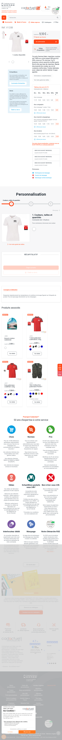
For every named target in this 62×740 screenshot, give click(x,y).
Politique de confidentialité (18, 734)
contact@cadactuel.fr (48, 144)
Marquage (56, 210)
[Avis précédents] (44, 650)
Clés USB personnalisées (25, 694)
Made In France (21, 22)
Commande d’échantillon (18, 83)
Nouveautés (8, 22)
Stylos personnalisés (11, 686)
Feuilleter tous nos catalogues (31, 612)
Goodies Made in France (25, 699)
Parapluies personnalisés (11, 704)
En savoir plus (31, 564)
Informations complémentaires (42, 76)
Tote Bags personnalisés (38, 699)
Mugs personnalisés (25, 690)
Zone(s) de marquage (41, 175)
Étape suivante (31, 267)
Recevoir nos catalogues (31, 607)
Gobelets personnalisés (38, 694)
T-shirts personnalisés (11, 691)
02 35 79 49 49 (36, 144)
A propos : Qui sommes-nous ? (11, 666)
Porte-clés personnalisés (25, 686)
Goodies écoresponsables (38, 704)
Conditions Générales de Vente (36, 734)
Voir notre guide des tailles (41, 80)
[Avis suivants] (59, 650)
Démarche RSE (51, 685)
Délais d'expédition (47, 49)
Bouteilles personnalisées (38, 689)
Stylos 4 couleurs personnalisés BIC (11, 699)
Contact (7, 734)
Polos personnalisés (11, 695)
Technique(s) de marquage (42, 173)
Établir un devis (15, 109)
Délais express (35, 22)
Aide (59, 374)
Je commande (40, 41)
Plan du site (24, 735)
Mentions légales (51, 734)
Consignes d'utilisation (10, 290)
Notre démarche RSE (35, 735)
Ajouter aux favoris (40, 37)
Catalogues (47, 22)
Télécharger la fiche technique (43, 177)
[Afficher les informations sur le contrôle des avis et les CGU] (41, 649)
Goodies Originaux (38, 685)
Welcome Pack (25, 703)
